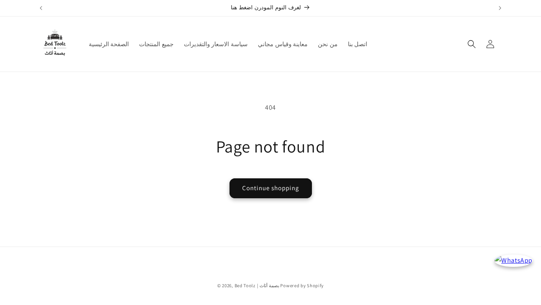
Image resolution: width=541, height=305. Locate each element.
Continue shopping (270, 188)
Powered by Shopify (302, 285)
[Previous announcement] (41, 8)
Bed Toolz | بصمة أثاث (257, 285)
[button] (471, 44)
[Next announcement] (500, 8)
